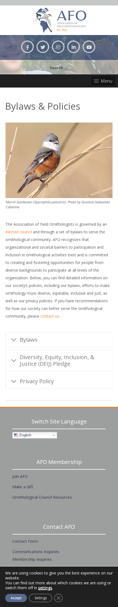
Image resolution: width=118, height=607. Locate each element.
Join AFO (20, 476)
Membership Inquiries (32, 559)
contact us (49, 316)
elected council (18, 231)
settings (45, 587)
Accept (16, 598)
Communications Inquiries (35, 551)
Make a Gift (22, 486)
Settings (41, 598)
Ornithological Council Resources (42, 497)
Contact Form (25, 541)
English (24, 435)
